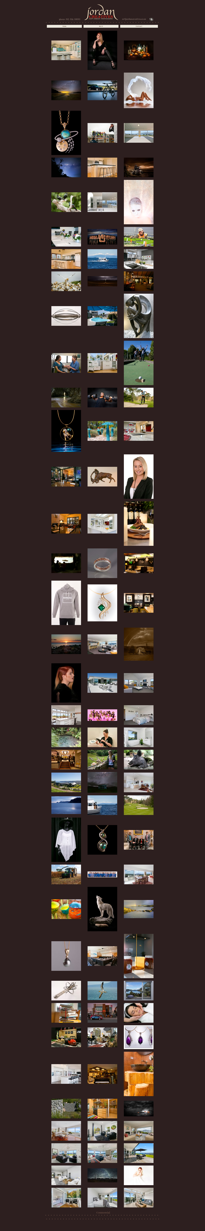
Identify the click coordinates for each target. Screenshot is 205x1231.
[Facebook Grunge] (151, 19)
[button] (101, 26)
